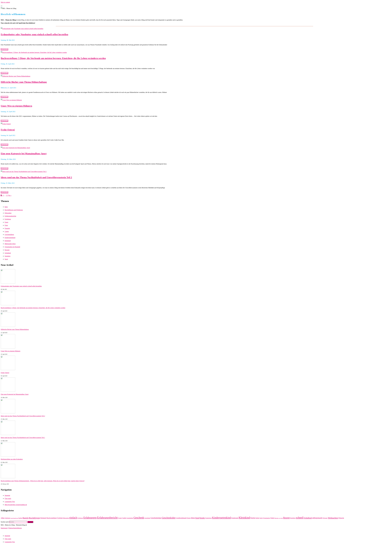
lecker (257, 518)
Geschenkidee (168, 517)
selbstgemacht (317, 518)
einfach (73, 517)
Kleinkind (8, 240)
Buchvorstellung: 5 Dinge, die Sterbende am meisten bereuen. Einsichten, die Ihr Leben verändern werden (53, 58)
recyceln (281, 518)
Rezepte (7, 250)
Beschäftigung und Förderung (14, 210)
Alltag (3, 518)
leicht (261, 518)
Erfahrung (80, 518)
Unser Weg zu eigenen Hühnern (16, 106)
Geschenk (139, 517)
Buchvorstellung (52, 518)
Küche (252, 518)
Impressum (4, 528)
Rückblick (293, 518)
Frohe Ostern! (8, 129)
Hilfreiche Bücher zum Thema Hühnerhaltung (24, 82)
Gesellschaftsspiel (181, 518)
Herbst (189, 518)
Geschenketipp (156, 518)
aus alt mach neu (14, 518)
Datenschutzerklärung (15, 528)
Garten (7, 231)
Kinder (202, 518)
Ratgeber (277, 518)
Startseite (7, 495)
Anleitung (7, 518)
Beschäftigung (34, 518)
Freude (120, 518)
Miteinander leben (10, 244)
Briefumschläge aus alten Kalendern (12, 459)
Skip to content (5, 2)
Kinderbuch (208, 518)
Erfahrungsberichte (10, 216)
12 (7, 195)
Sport (6, 259)
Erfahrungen (90, 517)
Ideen (193, 518)
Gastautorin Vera (10, 501)
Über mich (8, 498)
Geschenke (147, 518)
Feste (6, 225)
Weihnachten (333, 518)
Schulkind (8, 253)
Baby (6, 207)
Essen (6, 222)
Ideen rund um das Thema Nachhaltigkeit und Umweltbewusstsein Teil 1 (23, 437)
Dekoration (8, 213)
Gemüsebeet (130, 518)
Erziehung (8, 219)
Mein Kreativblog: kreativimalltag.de (16, 504)
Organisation (266, 518)
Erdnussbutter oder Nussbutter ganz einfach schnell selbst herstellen (34, 34)
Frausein (7, 228)
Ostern (272, 518)
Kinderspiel (234, 518)
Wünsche (341, 518)
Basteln (25, 518)
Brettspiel (43, 518)
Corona (59, 518)
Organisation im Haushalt (12, 247)
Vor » (9, 195)
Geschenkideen (9, 234)
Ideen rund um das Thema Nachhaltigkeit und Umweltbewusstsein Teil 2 (36, 177)
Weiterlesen (4, 49)
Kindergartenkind (10, 237)
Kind (197, 518)
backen (20, 518)
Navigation (4, 531)
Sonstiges (7, 256)
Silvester (325, 518)
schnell (300, 517)
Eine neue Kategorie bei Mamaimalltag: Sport (24, 153)
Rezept (286, 517)
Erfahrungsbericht (107, 517)
